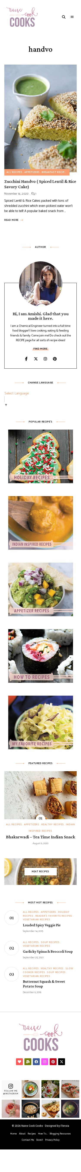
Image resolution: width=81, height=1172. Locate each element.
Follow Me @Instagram (10, 1092)
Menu (72, 17)
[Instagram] (44, 1061)
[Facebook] (36, 1061)
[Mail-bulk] (27, 1061)
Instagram (45, 359)
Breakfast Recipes (55, 172)
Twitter (36, 359)
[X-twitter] (61, 1061)
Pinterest (55, 359)
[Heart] (19, 1061)
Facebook (26, 359)
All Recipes (14, 172)
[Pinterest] (53, 1061)
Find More (40, 349)
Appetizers (32, 172)
